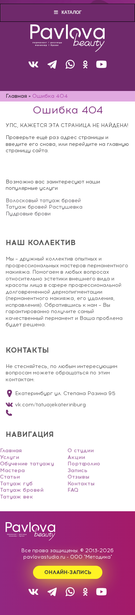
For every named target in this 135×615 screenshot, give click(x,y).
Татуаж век (16, 497)
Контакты (81, 483)
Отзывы (78, 477)
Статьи (10, 477)
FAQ (73, 490)
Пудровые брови (28, 214)
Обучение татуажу (27, 463)
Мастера (12, 470)
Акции (76, 457)
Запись (77, 470)
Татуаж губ (16, 483)
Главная (11, 450)
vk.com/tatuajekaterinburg (50, 404)
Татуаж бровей (22, 490)
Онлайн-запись (67, 572)
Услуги (9, 457)
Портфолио (84, 463)
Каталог (72, 12)
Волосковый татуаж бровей (43, 200)
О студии (81, 450)
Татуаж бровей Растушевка (44, 207)
